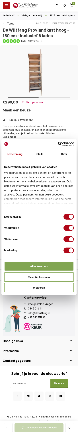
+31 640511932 (36, 317)
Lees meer (9, 136)
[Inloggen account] (57, 5)
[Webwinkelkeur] (48, 327)
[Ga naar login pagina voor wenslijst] (64, 5)
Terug (10, 23)
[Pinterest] (49, 396)
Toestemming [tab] (13, 154)
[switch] (68, 228)
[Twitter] (39, 396)
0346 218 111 (35, 308)
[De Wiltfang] (25, 5)
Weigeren (39, 287)
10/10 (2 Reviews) (30, 41)
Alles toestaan (39, 266)
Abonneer (59, 383)
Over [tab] (64, 154)
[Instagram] (28, 396)
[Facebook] (17, 396)
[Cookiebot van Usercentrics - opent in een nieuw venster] (58, 144)
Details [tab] (39, 154)
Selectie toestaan (39, 276)
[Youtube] (60, 396)
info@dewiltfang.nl (39, 313)
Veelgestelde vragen (40, 303)
